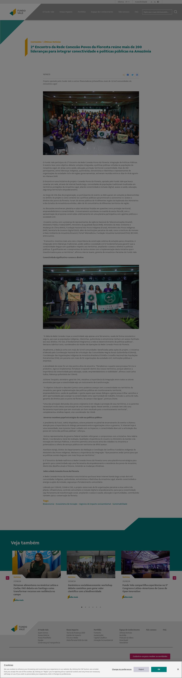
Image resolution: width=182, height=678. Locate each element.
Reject (141, 669)
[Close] (178, 669)
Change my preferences (122, 669)
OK (159, 669)
